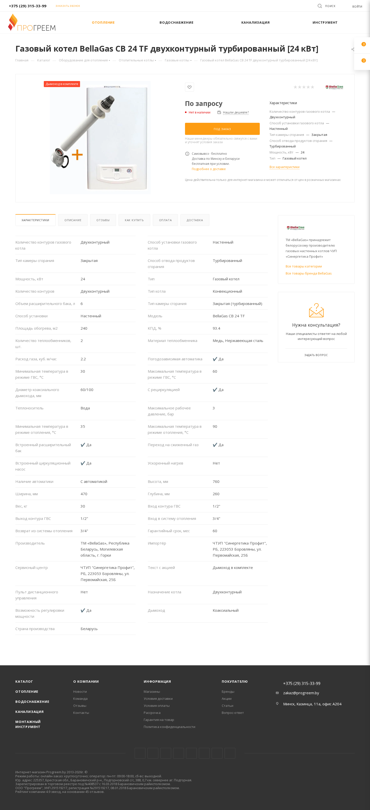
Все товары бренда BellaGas (309, 273)
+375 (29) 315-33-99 (27, 5)
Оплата (165, 220)
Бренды (228, 691)
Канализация (29, 711)
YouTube (191, 753)
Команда (80, 698)
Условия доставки (158, 698)
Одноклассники (204, 753)
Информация (157, 681)
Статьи (227, 705)
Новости (80, 691)
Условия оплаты (157, 705)
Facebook (152, 753)
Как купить (134, 220)
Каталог (24, 681)
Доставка (195, 220)
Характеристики (35, 220)
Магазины (152, 691)
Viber (217, 753)
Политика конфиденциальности (169, 726)
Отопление (26, 691)
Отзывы (103, 220)
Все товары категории (304, 266)
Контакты (81, 712)
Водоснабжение (32, 701)
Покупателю (235, 681)
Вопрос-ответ (233, 712)
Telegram (178, 753)
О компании (86, 681)
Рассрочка (152, 712)
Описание (72, 220)
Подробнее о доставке (209, 169)
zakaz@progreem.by (301, 692)
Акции (227, 698)
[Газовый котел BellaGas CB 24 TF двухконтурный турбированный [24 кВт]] (100, 137)
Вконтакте (140, 753)
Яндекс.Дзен (230, 753)
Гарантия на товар (159, 719)
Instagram (165, 753)
